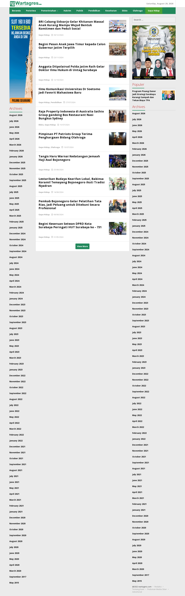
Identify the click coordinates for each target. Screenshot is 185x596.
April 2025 (14, 209)
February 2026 (16, 150)
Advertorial (137, 592)
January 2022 (16, 440)
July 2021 (13, 476)
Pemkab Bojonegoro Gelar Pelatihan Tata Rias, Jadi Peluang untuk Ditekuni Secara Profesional (70, 204)
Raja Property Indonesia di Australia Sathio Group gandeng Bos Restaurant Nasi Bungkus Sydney (71, 114)
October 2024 (16, 245)
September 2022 (17, 393)
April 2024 (14, 280)
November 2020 (17, 523)
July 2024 (13, 263)
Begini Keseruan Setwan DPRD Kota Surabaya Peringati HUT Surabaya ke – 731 (70, 225)
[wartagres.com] (25, 3)
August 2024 (15, 257)
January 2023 (16, 369)
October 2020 (16, 529)
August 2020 (15, 541)
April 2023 (14, 351)
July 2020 (13, 547)
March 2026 (15, 144)
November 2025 (17, 168)
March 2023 (15, 357)
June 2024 (14, 269)
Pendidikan (56, 102)
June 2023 (14, 340)
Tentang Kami (138, 589)
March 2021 (15, 499)
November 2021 (17, 452)
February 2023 (16, 363)
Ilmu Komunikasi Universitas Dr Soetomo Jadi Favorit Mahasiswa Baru (69, 90)
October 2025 (16, 174)
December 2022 (17, 375)
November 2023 (17, 310)
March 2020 (15, 570)
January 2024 (16, 298)
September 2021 (17, 464)
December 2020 (17, 517)
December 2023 (17, 304)
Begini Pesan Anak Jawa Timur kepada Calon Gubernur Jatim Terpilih (72, 46)
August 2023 (15, 328)
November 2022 (17, 381)
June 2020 (14, 553)
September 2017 (17, 576)
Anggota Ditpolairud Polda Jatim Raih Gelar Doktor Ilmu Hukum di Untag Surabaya (72, 68)
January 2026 (16, 156)
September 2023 (17, 322)
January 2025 (16, 227)
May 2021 (14, 488)
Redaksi (158, 586)
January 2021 (16, 511)
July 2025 (13, 192)
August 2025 (15, 186)
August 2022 (15, 399)
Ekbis (41, 124)
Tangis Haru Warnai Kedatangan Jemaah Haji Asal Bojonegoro (69, 158)
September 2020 (17, 535)
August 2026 (15, 115)
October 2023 (16, 316)
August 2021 (15, 470)
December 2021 (17, 446)
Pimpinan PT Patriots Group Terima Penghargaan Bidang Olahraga (65, 135)
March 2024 (15, 286)
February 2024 (16, 292)
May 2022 (14, 417)
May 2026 (14, 132)
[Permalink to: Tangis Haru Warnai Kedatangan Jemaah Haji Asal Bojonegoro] (117, 161)
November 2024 (17, 239)
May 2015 (14, 582)
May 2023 (14, 346)
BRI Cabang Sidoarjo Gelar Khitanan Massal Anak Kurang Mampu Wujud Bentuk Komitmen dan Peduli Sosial (71, 25)
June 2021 (14, 482)
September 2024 (17, 251)
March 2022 (15, 428)
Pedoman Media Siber (157, 589)
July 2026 (13, 121)
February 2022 (16, 434)
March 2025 (15, 215)
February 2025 (16, 221)
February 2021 (16, 505)
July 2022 (13, 405)
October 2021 (16, 458)
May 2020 (14, 559)
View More (82, 246)
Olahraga (55, 147)
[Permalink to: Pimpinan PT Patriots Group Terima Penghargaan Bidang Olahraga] (117, 138)
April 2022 (14, 422)
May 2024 (14, 275)
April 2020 (14, 565)
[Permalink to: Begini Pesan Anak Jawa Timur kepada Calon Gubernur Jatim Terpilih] (117, 48)
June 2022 (14, 411)
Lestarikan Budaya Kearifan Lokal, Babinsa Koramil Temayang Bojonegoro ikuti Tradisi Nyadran (72, 182)
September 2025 (17, 180)
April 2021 (14, 494)
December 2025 (17, 162)
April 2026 (14, 138)
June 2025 (14, 198)
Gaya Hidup (44, 35)
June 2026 (14, 127)
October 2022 (16, 387)
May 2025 (14, 204)
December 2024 (17, 233)
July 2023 (13, 334)
